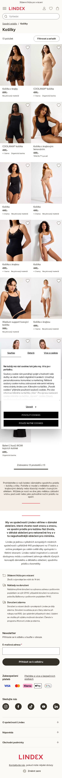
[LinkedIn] (56, 706)
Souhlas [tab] (11, 352)
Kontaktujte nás (17, 765)
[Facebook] (18, 706)
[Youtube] (43, 706)
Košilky (24, 23)
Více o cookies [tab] (51, 352)
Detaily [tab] (31, 352)
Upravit (29, 406)
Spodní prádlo (9, 23)
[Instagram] (5, 706)
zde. (38, 399)
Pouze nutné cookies (31, 423)
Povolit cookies (31, 415)
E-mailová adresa (12, 644)
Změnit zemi (34, 771)
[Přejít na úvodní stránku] (17, 8)
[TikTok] (31, 706)
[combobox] (31, 16)
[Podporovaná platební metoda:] (31, 686)
